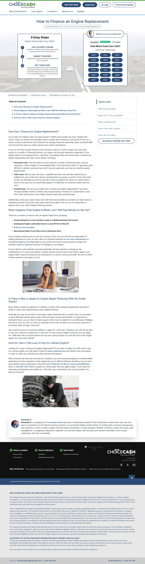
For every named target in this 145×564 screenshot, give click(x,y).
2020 (117, 55)
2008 (117, 75)
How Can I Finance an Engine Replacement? (33, 107)
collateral (18, 177)
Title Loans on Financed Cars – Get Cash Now (40, 469)
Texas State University (56, 422)
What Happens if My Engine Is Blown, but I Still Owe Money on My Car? (45, 110)
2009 (105, 75)
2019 (93, 60)
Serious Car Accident (25, 227)
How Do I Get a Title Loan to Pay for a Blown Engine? (37, 118)
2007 (94, 80)
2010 (93, 75)
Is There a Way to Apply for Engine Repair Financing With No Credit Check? (47, 114)
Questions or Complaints (71, 454)
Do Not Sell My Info (114, 561)
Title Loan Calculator (107, 109)
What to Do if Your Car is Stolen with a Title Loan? (104, 469)
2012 (105, 70)
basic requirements (56, 351)
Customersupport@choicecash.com (29, 561)
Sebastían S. (26, 419)
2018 (105, 60)
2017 (117, 60)
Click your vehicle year (105, 50)
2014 (117, 65)
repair (52, 139)
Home (56, 26)
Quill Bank (41, 454)
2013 (94, 70)
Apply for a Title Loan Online (110, 115)
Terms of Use (17, 457)
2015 (105, 65)
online (89, 358)
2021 (105, 55)
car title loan (78, 320)
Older (105, 80)
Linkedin (46, 433)
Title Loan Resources (66, 26)
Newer (117, 80)
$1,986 (89, 142)
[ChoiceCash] (121, 452)
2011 (117, 70)
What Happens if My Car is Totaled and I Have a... (71, 469)
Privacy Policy (17, 454)
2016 (93, 65)
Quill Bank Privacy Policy (46, 457)
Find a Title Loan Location (109, 128)
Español (80, 11)
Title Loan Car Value (106, 135)
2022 (94, 55)
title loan (60, 182)
